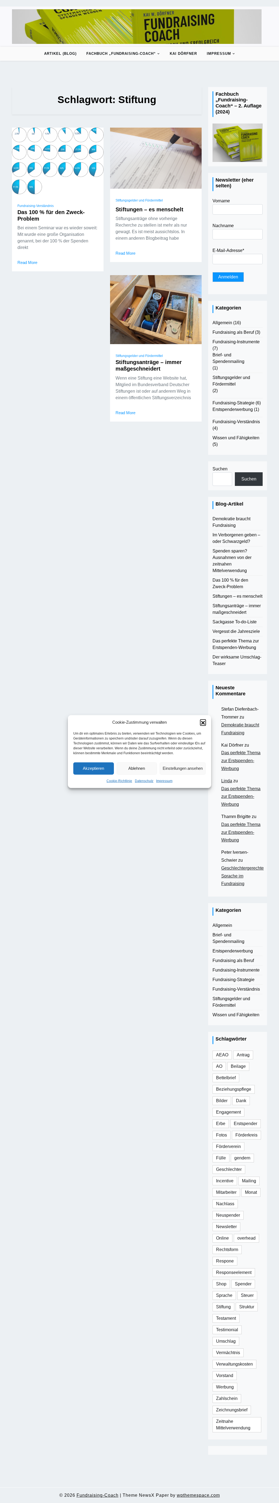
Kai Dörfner (183, 54)
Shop (221, 1284)
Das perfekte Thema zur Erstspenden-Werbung (236, 644)
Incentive (224, 1181)
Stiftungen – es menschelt (149, 209)
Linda (226, 780)
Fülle (221, 1158)
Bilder (222, 1100)
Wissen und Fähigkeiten (236, 437)
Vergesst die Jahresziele (236, 631)
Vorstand (224, 1375)
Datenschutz (144, 781)
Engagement (228, 1112)
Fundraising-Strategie (233, 403)
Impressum (164, 781)
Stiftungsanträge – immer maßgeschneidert (149, 365)
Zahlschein (227, 1398)
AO (219, 1066)
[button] (203, 722)
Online (222, 1238)
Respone (225, 1261)
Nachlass (225, 1203)
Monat (251, 1192)
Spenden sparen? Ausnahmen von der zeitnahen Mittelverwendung (232, 561)
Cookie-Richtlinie (119, 781)
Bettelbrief (226, 1077)
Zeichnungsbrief (231, 1410)
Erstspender (245, 1123)
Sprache (224, 1295)
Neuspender (228, 1215)
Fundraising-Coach (98, 1495)
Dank (241, 1100)
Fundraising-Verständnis (35, 206)
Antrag (243, 1055)
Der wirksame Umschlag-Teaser (237, 660)
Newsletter (226, 1226)
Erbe (220, 1123)
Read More (27, 262)
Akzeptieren (93, 768)
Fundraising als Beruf (233, 332)
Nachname (223, 225)
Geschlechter (229, 1169)
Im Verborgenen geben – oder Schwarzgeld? (236, 538)
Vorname (221, 201)
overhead (246, 1238)
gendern (242, 1158)
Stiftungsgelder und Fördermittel (139, 200)
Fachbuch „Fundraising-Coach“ (121, 54)
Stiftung (223, 1306)
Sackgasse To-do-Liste (235, 622)
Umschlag (226, 1341)
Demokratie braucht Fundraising (231, 522)
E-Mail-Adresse (228, 250)
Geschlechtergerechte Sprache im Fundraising (242, 876)
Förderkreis (246, 1135)
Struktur (246, 1306)
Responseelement (233, 1272)
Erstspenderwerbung (233, 409)
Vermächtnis (228, 1352)
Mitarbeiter (226, 1192)
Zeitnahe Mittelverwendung (233, 1424)
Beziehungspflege (233, 1089)
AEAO (222, 1055)
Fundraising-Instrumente (236, 341)
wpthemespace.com (198, 1495)
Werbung (225, 1387)
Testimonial (227, 1329)
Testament (226, 1318)
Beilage (238, 1066)
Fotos (221, 1135)
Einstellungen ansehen (183, 768)
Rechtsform (227, 1249)
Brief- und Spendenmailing (228, 358)
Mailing (249, 1181)
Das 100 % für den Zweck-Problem (51, 215)
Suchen (220, 469)
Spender (243, 1284)
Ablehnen (136, 768)
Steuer (247, 1295)
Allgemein (222, 322)
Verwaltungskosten (234, 1364)
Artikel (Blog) (60, 54)
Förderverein (228, 1146)
